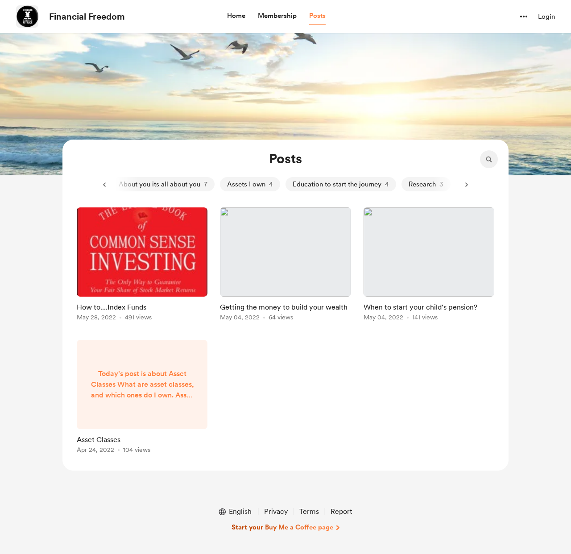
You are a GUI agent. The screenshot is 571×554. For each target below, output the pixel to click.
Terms (309, 511)
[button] (236, 16)
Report (341, 511)
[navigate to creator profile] (27, 16)
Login (546, 16)
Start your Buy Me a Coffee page (282, 527)
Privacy (276, 511)
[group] (142, 265)
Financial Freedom (87, 16)
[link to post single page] (142, 265)
